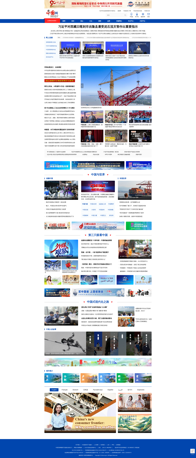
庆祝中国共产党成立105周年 (132, 151)
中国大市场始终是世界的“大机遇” (56, 209)
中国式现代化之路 (98, 301)
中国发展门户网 (127, 10)
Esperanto (140, 390)
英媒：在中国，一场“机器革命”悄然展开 (95, 252)
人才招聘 (96, 444)
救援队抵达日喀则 (118, 31)
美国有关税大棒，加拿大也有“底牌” (129, 197)
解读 (72, 108)
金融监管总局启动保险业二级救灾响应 (85, 31)
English (54, 390)
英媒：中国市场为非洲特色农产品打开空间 (94, 267)
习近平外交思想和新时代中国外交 (107, 10)
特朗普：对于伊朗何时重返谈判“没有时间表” (59, 129)
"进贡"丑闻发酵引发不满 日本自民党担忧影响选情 (59, 146)
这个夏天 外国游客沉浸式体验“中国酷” (130, 256)
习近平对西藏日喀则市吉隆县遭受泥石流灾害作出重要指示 (98, 26)
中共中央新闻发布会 (51, 46)
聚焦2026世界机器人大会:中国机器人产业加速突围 (59, 77)
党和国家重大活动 (51, 42)
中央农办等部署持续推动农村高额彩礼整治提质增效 (60, 93)
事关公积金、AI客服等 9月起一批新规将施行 (59, 86)
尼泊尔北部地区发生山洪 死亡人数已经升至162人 (59, 133)
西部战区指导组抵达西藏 (105, 31)
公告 (108, 444)
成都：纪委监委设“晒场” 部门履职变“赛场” (94, 310)
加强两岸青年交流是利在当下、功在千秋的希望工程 (60, 96)
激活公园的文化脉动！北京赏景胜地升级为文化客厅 (97, 314)
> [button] (150, 37)
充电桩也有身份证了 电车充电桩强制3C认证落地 (59, 114)
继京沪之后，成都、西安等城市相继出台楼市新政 (59, 117)
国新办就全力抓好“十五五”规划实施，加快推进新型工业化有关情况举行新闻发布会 (116, 57)
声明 (113, 444)
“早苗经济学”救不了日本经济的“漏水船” (131, 209)
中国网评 (111, 204)
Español (110, 390)
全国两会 (84, 154)
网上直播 (49, 38)
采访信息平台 (49, 57)
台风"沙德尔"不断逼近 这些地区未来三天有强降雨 (59, 102)
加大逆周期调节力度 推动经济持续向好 (58, 213)
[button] (150, 85)
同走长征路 (96, 154)
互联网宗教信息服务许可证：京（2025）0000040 (97, 452)
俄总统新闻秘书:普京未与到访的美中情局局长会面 (59, 136)
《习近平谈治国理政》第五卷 (111, 151)
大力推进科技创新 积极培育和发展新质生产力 (60, 216)
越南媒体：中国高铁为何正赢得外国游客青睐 (134, 271)
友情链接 (118, 444)
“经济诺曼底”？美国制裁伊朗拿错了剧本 (131, 213)
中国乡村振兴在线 (137, 10)
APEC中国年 (108, 154)
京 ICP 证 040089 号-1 (77, 450)
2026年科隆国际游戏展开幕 (89, 107)
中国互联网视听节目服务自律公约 (64, 447)
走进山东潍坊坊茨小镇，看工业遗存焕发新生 (96, 318)
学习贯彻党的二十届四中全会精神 (56, 151)
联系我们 (103, 444)
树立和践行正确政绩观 (124, 154)
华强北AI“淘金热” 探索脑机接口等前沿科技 (94, 325)
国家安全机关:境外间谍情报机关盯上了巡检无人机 (59, 89)
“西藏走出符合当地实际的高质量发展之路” (94, 247)
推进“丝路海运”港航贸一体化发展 (56, 202)
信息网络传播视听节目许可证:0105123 (74, 452)
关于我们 (78, 444)
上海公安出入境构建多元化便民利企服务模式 (58, 323)
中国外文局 (147, 10)
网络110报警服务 (78, 447)
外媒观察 (48, 256)
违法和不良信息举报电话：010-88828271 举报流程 (127, 447)
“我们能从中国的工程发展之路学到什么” (93, 259)
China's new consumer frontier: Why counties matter (64, 430)
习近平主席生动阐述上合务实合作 (108, 33)
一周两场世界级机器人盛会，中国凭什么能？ (58, 197)
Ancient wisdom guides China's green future (131, 430)
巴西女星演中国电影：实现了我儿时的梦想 (133, 264)
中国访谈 (83, 144)
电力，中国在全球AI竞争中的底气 (56, 206)
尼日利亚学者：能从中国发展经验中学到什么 (95, 244)
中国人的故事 (51, 329)
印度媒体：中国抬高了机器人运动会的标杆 (133, 268)
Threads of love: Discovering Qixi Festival (130, 409)
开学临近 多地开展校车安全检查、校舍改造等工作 (59, 99)
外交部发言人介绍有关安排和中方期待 (134, 33)
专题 (143, 31)
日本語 (85, 390)
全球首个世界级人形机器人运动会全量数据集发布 (59, 121)
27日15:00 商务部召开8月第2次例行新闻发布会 (145, 37)
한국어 (130, 390)
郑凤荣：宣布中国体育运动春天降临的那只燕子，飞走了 (63, 353)
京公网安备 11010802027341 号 (116, 450)
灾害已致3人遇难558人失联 (133, 31)
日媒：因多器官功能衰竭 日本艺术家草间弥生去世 (59, 142)
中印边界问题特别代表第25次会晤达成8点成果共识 (60, 70)
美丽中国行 (139, 154)
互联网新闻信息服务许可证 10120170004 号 (95, 450)
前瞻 (120, 33)
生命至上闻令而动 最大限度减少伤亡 (62, 31)
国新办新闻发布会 (51, 53)
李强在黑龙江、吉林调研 (52, 67)
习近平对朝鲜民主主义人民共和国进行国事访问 (84, 151)
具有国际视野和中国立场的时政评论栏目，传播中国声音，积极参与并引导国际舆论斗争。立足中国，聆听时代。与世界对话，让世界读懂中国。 (97, 197)
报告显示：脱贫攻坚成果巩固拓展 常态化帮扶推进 (96, 322)
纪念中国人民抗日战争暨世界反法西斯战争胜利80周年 (62, 154)
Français (65, 390)
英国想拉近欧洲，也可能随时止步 (129, 202)
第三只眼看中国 (98, 235)
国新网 (119, 10)
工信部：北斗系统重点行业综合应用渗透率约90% (59, 111)
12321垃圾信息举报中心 (90, 447)
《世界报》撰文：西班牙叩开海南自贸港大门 (96, 264)
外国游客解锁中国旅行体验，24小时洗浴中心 (134, 261)
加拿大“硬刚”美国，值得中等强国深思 (130, 216)
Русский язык (98, 390)
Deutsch (75, 390)
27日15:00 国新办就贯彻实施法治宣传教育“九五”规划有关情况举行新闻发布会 (108, 37)
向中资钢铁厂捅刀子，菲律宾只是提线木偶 (132, 206)
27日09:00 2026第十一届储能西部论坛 (73, 37)
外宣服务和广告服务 (87, 444)
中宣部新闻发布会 (51, 49)
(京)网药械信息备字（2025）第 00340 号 (121, 452)
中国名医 (83, 125)
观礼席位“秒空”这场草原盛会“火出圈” (94, 307)
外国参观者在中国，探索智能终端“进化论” (94, 256)
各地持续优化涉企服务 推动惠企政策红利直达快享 (59, 124)
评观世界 (123, 178)
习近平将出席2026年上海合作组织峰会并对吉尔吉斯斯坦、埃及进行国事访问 (74, 33)
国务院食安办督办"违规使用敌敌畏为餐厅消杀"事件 (60, 74)
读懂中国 (49, 178)
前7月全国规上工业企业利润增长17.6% (57, 108)
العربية (120, 390)
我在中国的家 (133, 144)
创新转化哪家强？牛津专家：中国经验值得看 (96, 240)
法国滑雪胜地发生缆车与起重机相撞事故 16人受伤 (59, 139)
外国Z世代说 (109, 125)
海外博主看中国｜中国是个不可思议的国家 (94, 271)
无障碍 (192, 454)
